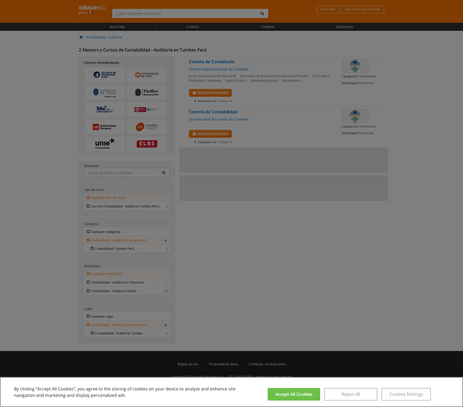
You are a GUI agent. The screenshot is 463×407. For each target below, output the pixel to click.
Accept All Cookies (294, 394)
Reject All (351, 394)
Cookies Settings (406, 394)
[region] (231, 392)
